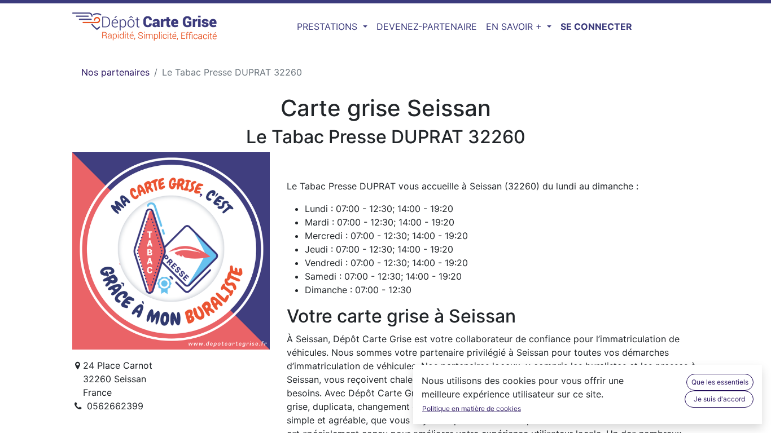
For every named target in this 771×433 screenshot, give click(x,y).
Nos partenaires (115, 72)
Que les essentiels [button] (719, 382)
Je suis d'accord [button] (719, 399)
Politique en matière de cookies (471, 408)
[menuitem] (426, 26)
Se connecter (596, 26)
